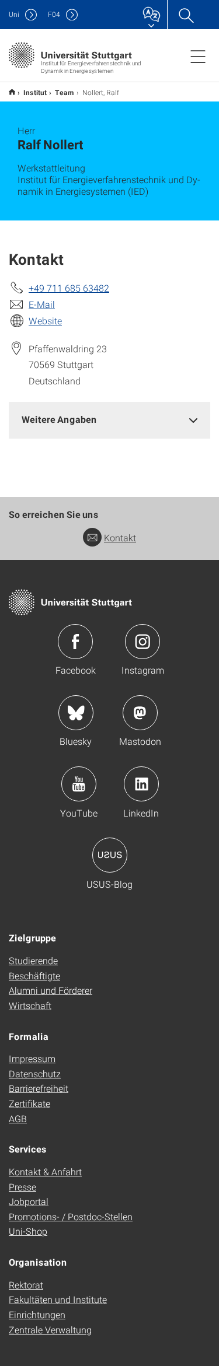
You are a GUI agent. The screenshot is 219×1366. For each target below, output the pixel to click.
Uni (14, 14)
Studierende (33, 960)
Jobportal (28, 1201)
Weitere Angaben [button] (59, 419)
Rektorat (26, 1285)
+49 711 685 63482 (69, 288)
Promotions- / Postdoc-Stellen (71, 1216)
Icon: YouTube (78, 783)
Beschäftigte (34, 975)
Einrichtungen (37, 1314)
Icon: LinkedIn (141, 783)
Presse (22, 1187)
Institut (35, 92)
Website (45, 320)
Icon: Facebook (75, 641)
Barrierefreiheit (38, 1088)
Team (64, 92)
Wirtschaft (30, 1005)
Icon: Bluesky (75, 712)
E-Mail (42, 304)
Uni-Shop (28, 1231)
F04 (54, 14)
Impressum (32, 1058)
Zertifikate (29, 1103)
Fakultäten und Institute (58, 1299)
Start (12, 91)
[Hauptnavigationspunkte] (198, 56)
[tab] (109, 419)
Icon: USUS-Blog (109, 855)
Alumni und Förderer (50, 990)
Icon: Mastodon (140, 712)
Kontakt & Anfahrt (45, 1171)
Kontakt (120, 537)
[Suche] (185, 14)
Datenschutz (35, 1073)
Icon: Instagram (142, 641)
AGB (18, 1118)
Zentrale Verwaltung (50, 1329)
